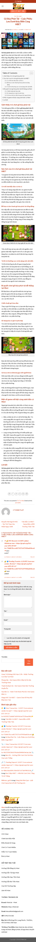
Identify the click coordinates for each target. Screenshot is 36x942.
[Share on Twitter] (16, 493)
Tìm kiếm (4, 657)
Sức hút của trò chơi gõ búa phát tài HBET (16, 78)
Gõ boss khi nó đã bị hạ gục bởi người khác (19, 95)
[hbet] (18, 6)
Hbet (3, 807)
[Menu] (2, 6)
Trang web (7, 629)
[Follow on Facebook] (15, 1)
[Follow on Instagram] (17, 1)
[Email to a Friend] (19, 493)
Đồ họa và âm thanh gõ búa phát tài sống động (18, 83)
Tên (5, 611)
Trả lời (32, 557)
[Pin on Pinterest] (23, 493)
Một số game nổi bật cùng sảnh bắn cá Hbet (17, 97)
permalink (18, 502)
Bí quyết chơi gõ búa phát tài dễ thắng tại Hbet (18, 89)
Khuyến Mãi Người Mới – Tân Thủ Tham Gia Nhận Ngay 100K (9, 524)
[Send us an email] (20, 1)
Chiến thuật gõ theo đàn (13, 91)
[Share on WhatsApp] (9, 493)
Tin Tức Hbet (18, 16)
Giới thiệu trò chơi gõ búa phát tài (14, 76)
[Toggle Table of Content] (30, 73)
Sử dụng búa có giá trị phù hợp (15, 93)
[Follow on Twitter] (18, 1)
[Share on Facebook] (12, 493)
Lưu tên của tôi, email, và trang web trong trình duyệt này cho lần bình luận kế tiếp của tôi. (17, 641)
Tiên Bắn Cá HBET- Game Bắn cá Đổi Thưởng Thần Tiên (28, 524)
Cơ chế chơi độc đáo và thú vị (15, 80)
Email (6, 620)
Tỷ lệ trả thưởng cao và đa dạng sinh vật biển (19, 86)
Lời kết (6, 100)
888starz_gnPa (6, 780)
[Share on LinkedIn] (26, 493)
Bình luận (7, 594)
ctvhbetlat (27, 29)
